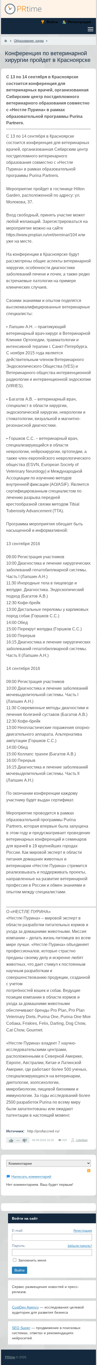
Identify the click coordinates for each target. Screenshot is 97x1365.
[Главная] (6, 41)
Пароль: (19, 1246)
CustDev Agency (25, 1307)
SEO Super (21, 1328)
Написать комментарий (31, 1176)
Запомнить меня (32, 1260)
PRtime (10, 1357)
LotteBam (82, 1140)
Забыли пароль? (80, 1246)
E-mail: (17, 1230)
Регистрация (82, 1231)
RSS (89, 1170)
